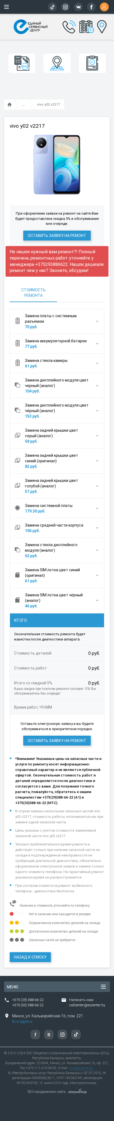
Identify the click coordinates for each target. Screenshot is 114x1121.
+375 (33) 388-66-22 (27, 1005)
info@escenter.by (81, 1068)
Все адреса (22, 1021)
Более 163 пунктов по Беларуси (100, 26)
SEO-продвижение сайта (46, 1092)
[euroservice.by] (9, 105)
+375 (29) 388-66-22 (27, 1000)
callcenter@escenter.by (87, 1005)
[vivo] (23, 105)
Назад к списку (30, 957)
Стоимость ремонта (33, 293)
